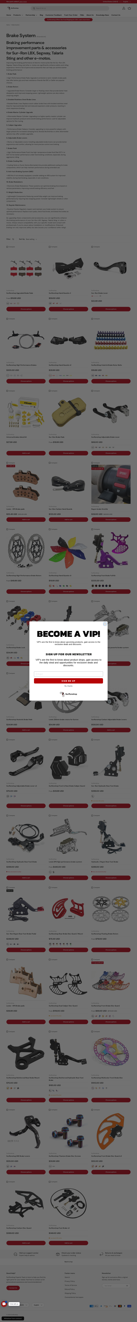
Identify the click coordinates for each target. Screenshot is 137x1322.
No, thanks (68, 686)
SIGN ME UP (68, 680)
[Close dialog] (105, 624)
